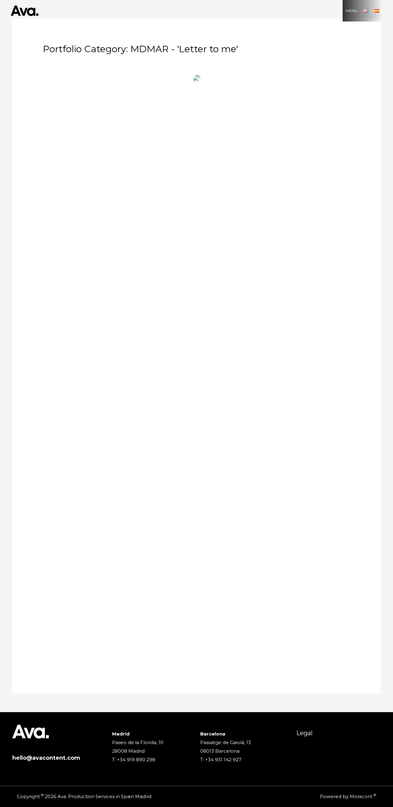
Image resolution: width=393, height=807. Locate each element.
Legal (304, 733)
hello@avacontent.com (46, 758)
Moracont (361, 796)
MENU (351, 10)
